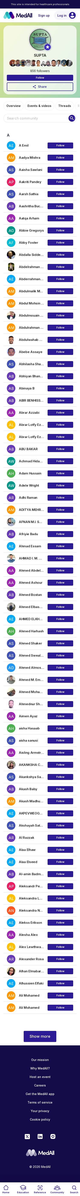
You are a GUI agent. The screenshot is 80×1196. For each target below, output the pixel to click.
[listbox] (40, 575)
